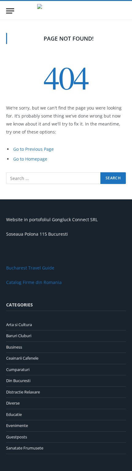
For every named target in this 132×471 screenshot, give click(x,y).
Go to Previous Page (33, 149)
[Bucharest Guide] (66, 11)
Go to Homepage (30, 159)
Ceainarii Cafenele (22, 358)
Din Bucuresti (18, 380)
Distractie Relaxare (23, 392)
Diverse (13, 403)
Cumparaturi (17, 369)
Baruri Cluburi (18, 335)
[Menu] (10, 11)
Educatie (14, 414)
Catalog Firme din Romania (34, 282)
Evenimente (17, 425)
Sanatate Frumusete (24, 448)
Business (14, 347)
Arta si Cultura (19, 324)
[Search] (123, 11)
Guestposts (16, 437)
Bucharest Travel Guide (30, 268)
